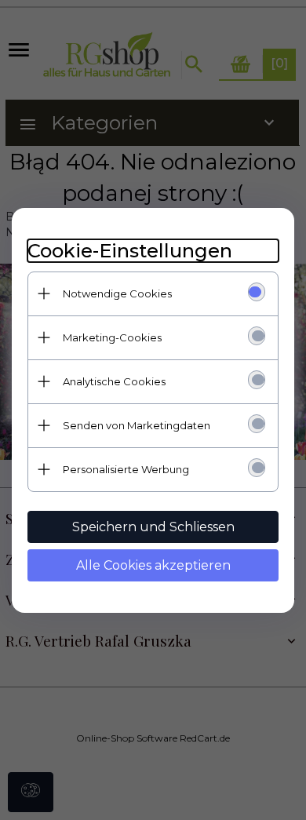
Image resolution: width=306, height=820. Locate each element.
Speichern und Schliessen (153, 526)
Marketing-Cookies (112, 337)
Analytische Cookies (114, 381)
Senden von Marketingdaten (136, 425)
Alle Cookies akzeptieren (153, 565)
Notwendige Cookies (117, 293)
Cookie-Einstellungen (129, 250)
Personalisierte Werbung (126, 469)
